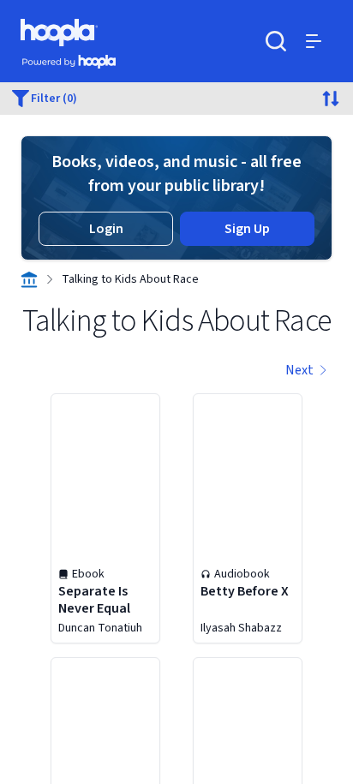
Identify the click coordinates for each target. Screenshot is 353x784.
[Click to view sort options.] (330, 98)
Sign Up (247, 228)
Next (299, 370)
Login (106, 228)
